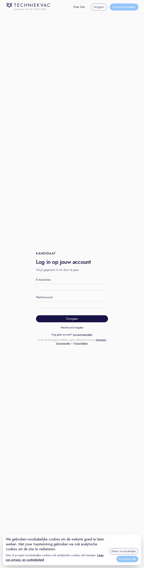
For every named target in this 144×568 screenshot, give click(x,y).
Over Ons (79, 7)
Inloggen (99, 7)
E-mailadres (43, 280)
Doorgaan (72, 319)
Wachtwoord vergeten (72, 327)
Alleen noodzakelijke (123, 551)
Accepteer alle (127, 559)
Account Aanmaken (124, 7)
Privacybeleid (80, 343)
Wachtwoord (44, 297)
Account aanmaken (82, 334)
